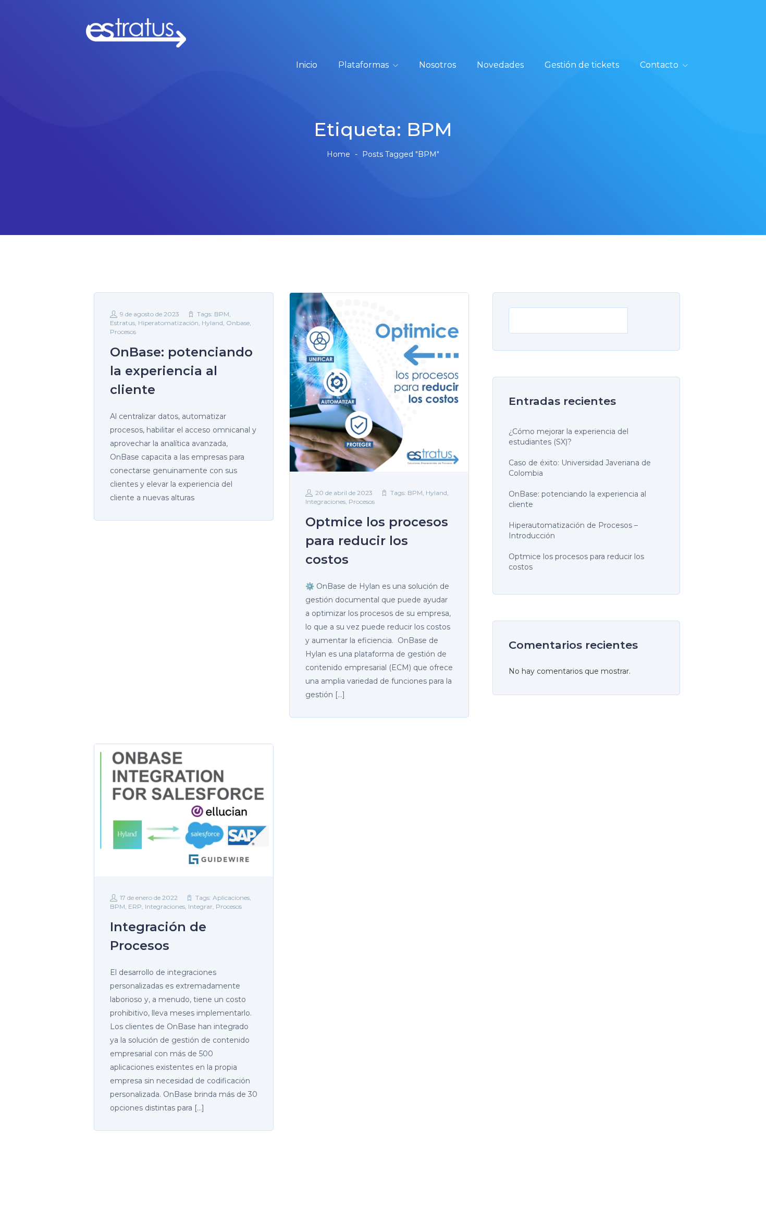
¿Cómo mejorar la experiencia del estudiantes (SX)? (568, 437)
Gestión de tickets (582, 65)
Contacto (659, 65)
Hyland (212, 323)
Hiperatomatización (168, 323)
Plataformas (363, 65)
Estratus (122, 323)
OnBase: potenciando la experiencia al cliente (577, 499)
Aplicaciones (231, 897)
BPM (221, 314)
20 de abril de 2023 (344, 493)
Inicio (306, 65)
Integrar (200, 906)
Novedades (500, 65)
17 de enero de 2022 (149, 897)
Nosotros (437, 65)
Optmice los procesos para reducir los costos (576, 562)
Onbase (238, 323)
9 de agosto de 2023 (149, 314)
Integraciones (325, 501)
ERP (135, 906)
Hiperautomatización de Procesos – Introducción (573, 530)
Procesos (123, 332)
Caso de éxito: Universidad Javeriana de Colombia (580, 468)
